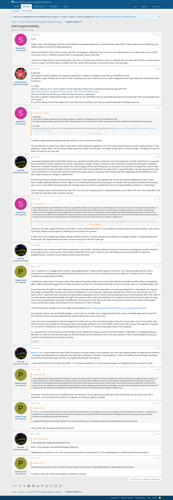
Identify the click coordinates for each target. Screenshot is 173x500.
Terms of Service (127, 497)
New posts (16, 11)
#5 (159, 199)
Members (53, 6)
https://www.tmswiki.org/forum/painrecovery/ (116, 16)
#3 (159, 108)
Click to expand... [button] (95, 133)
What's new (39, 6)
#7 (159, 266)
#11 (158, 434)
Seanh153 (17, 30)
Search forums (27, 11)
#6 (159, 245)
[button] (45, 6)
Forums (26, 6)
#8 (159, 348)
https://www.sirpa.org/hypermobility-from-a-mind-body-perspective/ (116, 308)
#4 (159, 157)
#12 (158, 458)
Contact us (115, 497)
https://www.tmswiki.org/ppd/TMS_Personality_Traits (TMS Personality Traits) (65, 91)
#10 (158, 403)
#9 (159, 370)
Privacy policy (140, 497)
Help (65, 6)
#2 (159, 69)
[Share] (155, 34)
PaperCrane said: (39, 439)
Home (16, 6)
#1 (159, 35)
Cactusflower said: (39, 113)
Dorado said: (37, 204)
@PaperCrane (37, 352)
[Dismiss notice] (159, 16)
